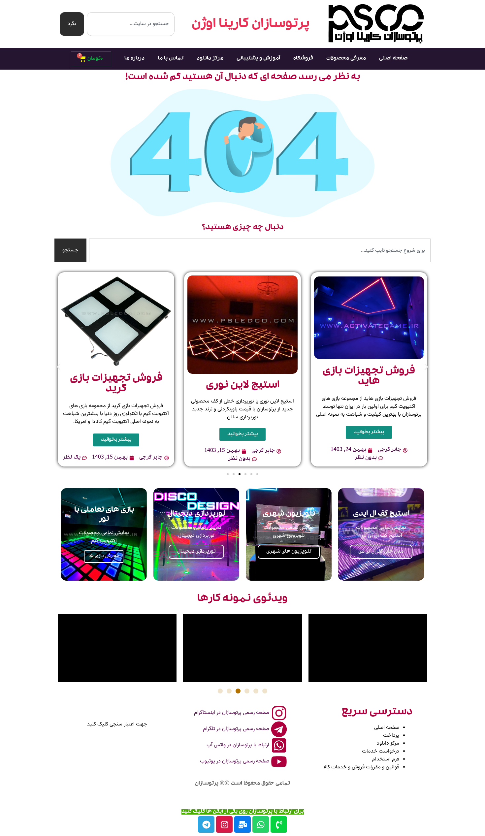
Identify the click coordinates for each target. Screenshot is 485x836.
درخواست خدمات (380, 751)
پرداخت (391, 735)
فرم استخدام (385, 759)
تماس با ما (170, 58)
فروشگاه (303, 58)
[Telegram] (206, 824)
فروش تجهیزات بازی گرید (116, 384)
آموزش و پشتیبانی (258, 58)
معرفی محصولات (346, 58)
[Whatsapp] (260, 824)
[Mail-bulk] (242, 824)
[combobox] (131, 24)
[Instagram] (224, 824)
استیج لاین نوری (242, 385)
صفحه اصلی (393, 58)
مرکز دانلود (210, 58)
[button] (58, 367)
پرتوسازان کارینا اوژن (250, 24)
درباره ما (134, 58)
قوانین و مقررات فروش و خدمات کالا (361, 767)
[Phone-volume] (279, 824)
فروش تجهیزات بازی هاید (369, 376)
